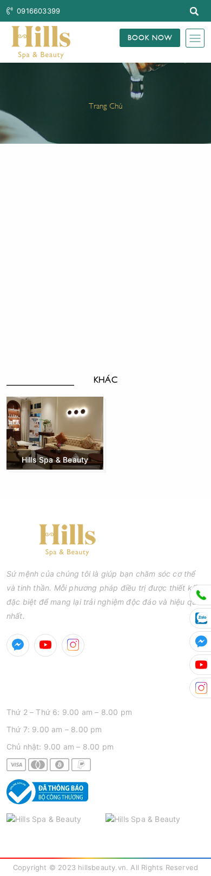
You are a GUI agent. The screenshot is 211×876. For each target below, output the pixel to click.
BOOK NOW (150, 37)
